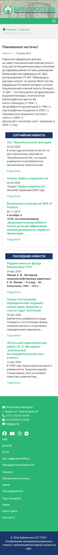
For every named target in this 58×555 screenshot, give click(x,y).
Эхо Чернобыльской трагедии (29, 142)
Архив (6, 484)
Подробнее (14, 171)
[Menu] (54, 21)
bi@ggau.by (12, 423)
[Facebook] (4, 433)
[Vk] (26, 433)
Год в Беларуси (11, 498)
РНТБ (5, 452)
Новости (7, 53)
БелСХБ (7, 445)
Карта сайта (9, 511)
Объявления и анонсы (16, 478)
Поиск (6, 504)
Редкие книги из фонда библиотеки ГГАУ (24, 265)
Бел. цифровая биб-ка (15, 458)
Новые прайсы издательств (27, 178)
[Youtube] (12, 433)
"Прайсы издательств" (31, 186)
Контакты (8, 517)
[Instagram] (20, 433)
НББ (4, 439)
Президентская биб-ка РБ (18, 464)
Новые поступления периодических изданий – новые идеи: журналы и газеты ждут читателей (26, 305)
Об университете (12, 491)
